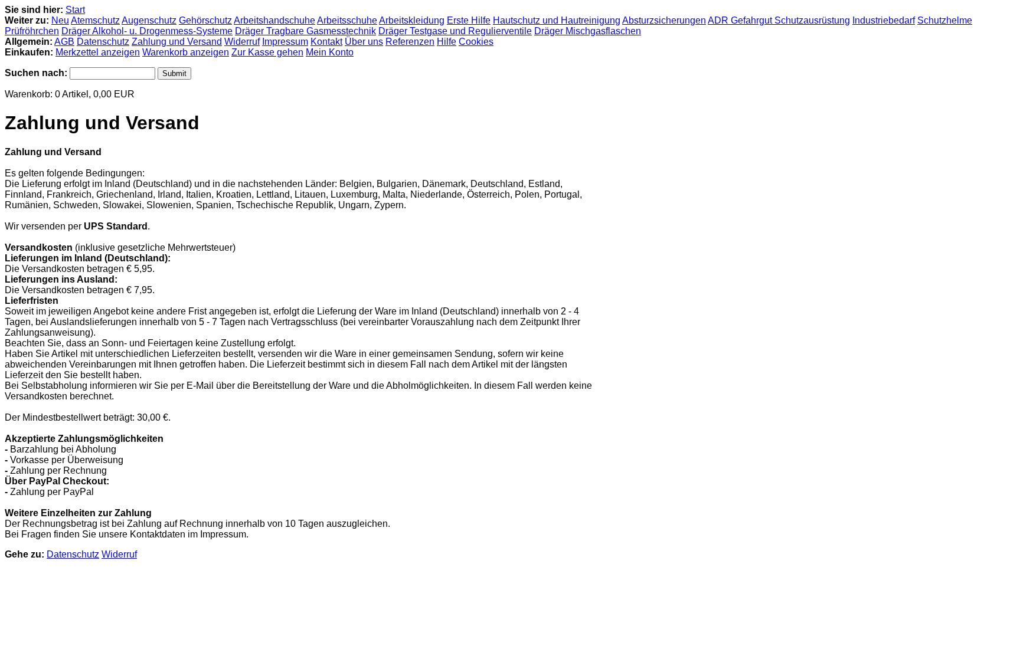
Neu (60, 20)
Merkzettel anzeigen (97, 52)
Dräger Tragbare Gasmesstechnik (305, 31)
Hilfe (446, 42)
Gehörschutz (205, 20)
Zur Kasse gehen (267, 52)
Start (75, 10)
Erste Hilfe (469, 20)
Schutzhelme (944, 20)
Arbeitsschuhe (347, 20)
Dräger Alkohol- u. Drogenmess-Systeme (147, 31)
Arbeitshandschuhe (274, 20)
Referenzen (409, 42)
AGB (64, 42)
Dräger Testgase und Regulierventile (455, 31)
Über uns (364, 42)
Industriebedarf (883, 20)
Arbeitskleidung (411, 20)
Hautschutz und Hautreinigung (556, 20)
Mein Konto (330, 52)
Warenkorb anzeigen (185, 52)
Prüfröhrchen (32, 31)
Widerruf (242, 42)
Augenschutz (149, 20)
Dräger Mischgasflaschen (587, 31)
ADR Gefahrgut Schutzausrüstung (779, 20)
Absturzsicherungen (664, 20)
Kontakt (326, 42)
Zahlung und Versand (177, 42)
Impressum (285, 42)
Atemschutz (95, 20)
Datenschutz (103, 42)
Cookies (476, 42)
